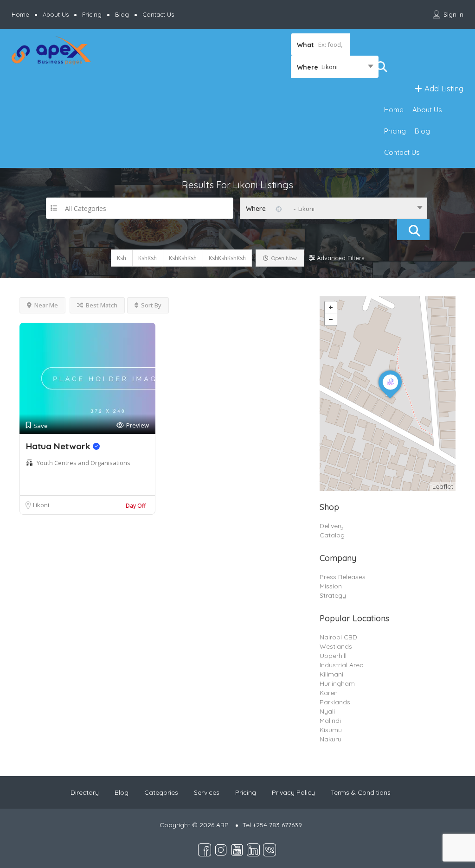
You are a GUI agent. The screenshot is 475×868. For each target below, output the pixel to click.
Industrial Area (342, 665)
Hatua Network (59, 446)
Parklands (335, 702)
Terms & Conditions (361, 792)
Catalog (332, 535)
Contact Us (158, 14)
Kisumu (331, 730)
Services (206, 792)
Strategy (333, 595)
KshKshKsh (183, 258)
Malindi (330, 720)
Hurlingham (337, 683)
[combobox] (334, 66)
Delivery (332, 526)
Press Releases (343, 577)
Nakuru (330, 739)
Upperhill (333, 655)
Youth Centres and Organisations (83, 463)
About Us (56, 14)
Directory (85, 792)
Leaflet (442, 486)
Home (20, 14)
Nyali (327, 711)
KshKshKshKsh (227, 258)
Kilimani (331, 674)
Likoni (41, 505)
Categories (161, 792)
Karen (329, 693)
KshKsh (147, 258)
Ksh (121, 258)
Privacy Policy (293, 792)
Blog (122, 14)
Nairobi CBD (338, 637)
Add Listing (442, 88)
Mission (331, 586)
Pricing (92, 14)
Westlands (336, 646)
